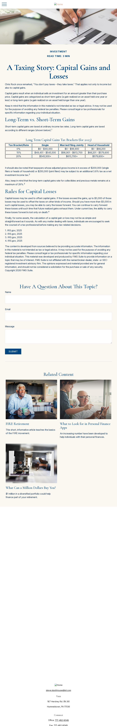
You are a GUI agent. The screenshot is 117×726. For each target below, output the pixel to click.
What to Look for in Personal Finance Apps (85, 426)
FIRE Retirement (17, 424)
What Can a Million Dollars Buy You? (31, 488)
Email (7, 309)
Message (9, 326)
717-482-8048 (62, 720)
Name (8, 292)
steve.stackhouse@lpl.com (58, 690)
